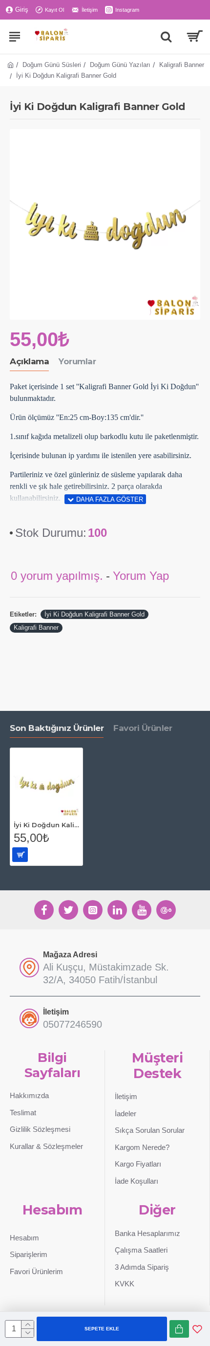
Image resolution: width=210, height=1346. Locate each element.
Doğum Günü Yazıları (120, 64)
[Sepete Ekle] (20, 854)
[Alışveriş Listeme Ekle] (197, 1329)
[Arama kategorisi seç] (166, 37)
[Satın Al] (179, 1329)
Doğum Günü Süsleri (51, 64)
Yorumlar (77, 361)
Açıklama (29, 361)
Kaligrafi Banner (181, 64)
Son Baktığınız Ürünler (57, 728)
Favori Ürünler (142, 728)
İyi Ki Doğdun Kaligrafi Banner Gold (94, 614)
